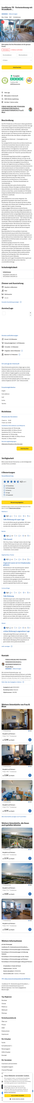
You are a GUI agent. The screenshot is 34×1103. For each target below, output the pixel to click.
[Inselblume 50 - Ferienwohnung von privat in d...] (17, 909)
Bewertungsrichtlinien (14, 508)
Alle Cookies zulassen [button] (17, 1095)
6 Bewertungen (13, 14)
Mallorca (4, 1007)
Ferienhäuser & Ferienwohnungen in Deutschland (15, 949)
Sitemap (4, 1013)
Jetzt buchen (17, 67)
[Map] (17, 321)
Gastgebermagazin (7, 1067)
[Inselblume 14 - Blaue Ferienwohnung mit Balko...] (17, 790)
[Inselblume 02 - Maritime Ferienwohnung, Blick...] (17, 719)
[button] (28, 2)
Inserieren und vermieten (9, 1063)
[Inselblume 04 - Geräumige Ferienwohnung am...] (17, 755)
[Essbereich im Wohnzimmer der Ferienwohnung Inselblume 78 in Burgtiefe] (17, 30)
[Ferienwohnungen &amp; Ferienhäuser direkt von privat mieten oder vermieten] (2, 2)
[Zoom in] (30, 313)
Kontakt (4, 1055)
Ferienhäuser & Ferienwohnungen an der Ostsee (15, 956)
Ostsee (4, 1003)
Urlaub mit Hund (16, 966)
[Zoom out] (30, 315)
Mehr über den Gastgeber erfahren (12, 682)
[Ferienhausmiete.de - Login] (24, 2)
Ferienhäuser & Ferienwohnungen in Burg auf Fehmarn (17, 961)
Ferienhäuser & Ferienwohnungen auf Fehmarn (15, 959)
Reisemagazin (6, 1049)
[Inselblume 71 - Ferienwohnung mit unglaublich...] (17, 838)
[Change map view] (4, 313)
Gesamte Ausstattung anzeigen (10, 302)
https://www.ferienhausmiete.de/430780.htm (17, 978)
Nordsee (4, 1000)
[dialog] (17, 1087)
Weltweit (4, 1010)
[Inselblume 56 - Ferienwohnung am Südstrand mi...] (17, 873)
